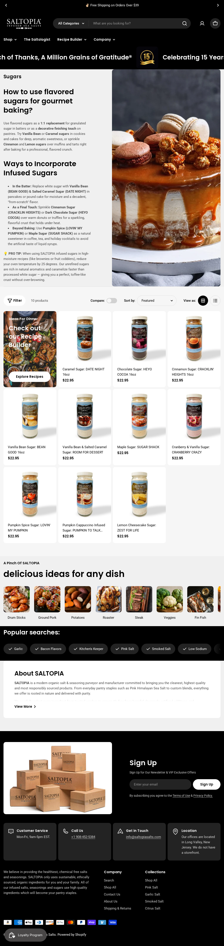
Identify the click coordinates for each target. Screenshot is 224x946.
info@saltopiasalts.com (143, 837)
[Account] (202, 23)
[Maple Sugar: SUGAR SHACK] (139, 415)
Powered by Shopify (72, 935)
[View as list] (215, 300)
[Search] (184, 23)
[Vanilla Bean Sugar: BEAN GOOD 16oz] (30, 415)
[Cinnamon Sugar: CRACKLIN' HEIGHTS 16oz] (194, 337)
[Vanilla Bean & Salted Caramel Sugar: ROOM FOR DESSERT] (84, 415)
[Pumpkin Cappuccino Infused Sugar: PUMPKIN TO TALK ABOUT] (84, 493)
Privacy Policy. (203, 795)
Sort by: (129, 301)
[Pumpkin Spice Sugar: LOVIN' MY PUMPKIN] (30, 493)
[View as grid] (203, 300)
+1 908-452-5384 (83, 837)
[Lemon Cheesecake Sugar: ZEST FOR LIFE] (139, 493)
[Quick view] (105, 320)
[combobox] (122, 23)
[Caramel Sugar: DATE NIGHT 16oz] (84, 337)
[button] (6, 5)
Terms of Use (181, 795)
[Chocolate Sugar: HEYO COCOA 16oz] (139, 337)
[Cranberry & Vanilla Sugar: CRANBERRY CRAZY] (194, 415)
